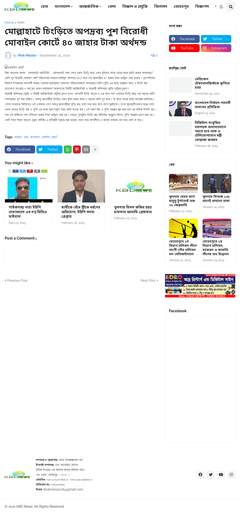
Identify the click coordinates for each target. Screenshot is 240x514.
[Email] (86, 149)
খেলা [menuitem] (112, 6)
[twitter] (211, 475)
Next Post (148, 280)
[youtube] (221, 475)
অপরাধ (20, 22)
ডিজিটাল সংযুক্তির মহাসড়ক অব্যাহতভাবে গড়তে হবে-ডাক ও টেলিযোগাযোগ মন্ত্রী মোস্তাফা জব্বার (210, 131)
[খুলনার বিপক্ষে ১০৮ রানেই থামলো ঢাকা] (216, 183)
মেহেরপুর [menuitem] (181, 6)
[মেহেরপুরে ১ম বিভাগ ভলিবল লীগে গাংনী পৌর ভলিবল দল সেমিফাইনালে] (183, 228)
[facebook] (200, 475)
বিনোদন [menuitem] (160, 6)
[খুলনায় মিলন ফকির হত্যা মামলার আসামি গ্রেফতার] (134, 186)
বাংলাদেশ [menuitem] (62, 6)
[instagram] (231, 475)
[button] (221, 6)
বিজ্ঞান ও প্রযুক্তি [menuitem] (135, 6)
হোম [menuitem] (44, 6)
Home (9, 22)
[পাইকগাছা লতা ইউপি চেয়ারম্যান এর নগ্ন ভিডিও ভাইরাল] (28, 186)
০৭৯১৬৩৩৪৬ (57, 484)
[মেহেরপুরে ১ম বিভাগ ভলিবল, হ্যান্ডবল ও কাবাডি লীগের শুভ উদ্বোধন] (216, 228)
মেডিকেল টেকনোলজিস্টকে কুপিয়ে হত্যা (212, 83)
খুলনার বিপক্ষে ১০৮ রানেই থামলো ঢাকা (216, 199)
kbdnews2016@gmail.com (63, 489)
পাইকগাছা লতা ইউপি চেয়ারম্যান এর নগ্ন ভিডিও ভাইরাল (28, 212)
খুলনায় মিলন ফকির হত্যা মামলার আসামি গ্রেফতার (133, 210)
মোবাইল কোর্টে (49, 137)
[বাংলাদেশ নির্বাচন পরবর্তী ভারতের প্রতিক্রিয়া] (180, 108)
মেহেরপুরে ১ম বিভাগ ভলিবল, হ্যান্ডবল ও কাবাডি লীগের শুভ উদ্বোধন (215, 248)
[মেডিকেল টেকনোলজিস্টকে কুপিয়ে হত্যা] (180, 85)
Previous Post (17, 280)
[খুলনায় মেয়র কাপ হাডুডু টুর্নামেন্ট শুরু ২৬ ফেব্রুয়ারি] (183, 183)
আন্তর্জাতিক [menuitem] (88, 6)
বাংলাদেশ (35, 137)
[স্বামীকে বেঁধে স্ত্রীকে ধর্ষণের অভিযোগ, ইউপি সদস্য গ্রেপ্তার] (81, 186)
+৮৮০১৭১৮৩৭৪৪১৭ (57, 479)
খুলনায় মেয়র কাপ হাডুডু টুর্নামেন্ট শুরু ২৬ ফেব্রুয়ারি (182, 201)
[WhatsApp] (68, 149)
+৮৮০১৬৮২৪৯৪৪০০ (81, 479)
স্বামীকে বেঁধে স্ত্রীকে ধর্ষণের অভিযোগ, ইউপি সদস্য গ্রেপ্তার (80, 212)
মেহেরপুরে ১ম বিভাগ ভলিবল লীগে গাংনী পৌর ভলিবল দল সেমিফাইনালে (183, 248)
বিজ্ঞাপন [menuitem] (202, 6)
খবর (26, 137)
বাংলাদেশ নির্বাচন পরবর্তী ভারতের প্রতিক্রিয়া (212, 105)
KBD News (24, 506)
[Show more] (95, 149)
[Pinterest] (77, 149)
